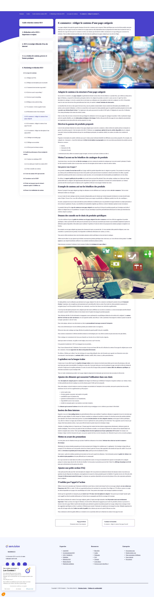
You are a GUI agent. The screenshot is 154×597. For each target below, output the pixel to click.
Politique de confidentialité (95, 588)
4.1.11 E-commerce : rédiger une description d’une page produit (36, 131)
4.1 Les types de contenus (30, 73)
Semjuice (21, 14)
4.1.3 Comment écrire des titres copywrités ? (35, 87)
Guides (28, 14)
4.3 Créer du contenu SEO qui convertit (33, 173)
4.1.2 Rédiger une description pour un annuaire (35, 82)
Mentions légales (82, 588)
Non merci (7, 589)
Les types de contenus (72, 14)
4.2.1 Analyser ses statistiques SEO (33, 159)
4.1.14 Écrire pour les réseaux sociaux (33, 147)
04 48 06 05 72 (11, 551)
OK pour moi (29, 589)
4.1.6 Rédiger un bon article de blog (33, 102)
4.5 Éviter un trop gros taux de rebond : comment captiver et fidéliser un (33, 184)
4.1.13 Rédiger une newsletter (31, 142)
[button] (3, 594)
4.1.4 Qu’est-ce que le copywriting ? (33, 92)
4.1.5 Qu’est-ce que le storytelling (32, 97)
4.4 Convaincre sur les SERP (31, 178)
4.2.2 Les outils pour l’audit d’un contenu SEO (35, 164)
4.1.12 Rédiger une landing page (32, 137)
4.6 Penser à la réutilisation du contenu (33, 190)
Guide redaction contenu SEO (39, 14)
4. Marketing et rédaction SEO (56, 14)
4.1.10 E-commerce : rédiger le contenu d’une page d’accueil (35, 124)
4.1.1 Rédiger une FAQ (30, 78)
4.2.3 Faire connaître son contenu (32, 168)
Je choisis (18, 589)
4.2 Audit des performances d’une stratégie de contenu (35, 153)
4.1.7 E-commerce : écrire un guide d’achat (35, 107)
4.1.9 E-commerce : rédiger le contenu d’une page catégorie (36, 117)
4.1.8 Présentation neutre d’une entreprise (34, 111)
